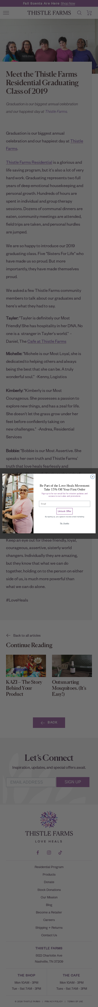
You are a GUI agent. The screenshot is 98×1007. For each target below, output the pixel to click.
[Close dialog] (92, 477)
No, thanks (64, 523)
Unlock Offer (64, 511)
